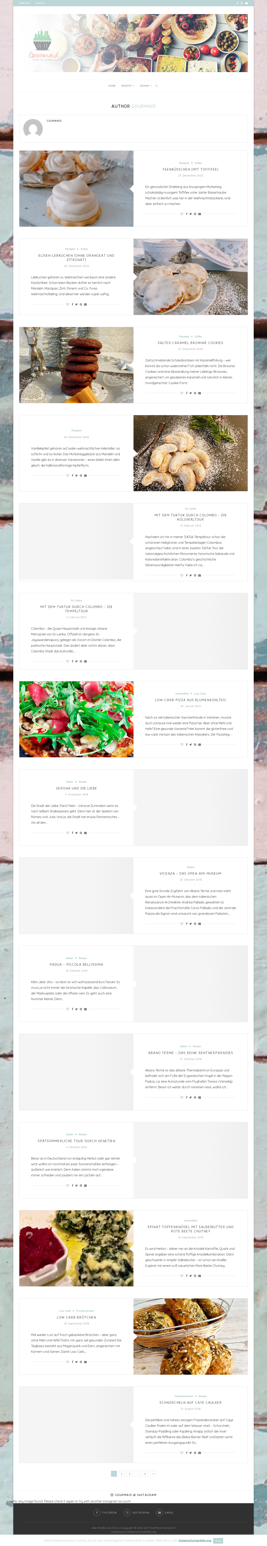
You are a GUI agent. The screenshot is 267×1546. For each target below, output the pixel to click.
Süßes (198, 163)
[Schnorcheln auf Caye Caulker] (76, 1425)
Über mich (24, 3)
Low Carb (200, 693)
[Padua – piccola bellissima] (191, 984)
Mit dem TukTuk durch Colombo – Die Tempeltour (76, 608)
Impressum (118, 1531)
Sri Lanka (190, 508)
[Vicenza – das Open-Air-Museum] (76, 896)
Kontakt (40, 3)
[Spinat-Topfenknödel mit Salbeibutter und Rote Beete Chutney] (76, 1248)
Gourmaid (54, 120)
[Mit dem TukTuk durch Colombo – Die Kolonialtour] (76, 541)
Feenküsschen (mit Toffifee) (191, 169)
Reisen (144, 85)
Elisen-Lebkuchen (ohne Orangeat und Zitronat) (77, 257)
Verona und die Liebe (76, 788)
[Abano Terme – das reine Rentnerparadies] (76, 1072)
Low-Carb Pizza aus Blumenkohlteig (190, 700)
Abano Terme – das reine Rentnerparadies (190, 1053)
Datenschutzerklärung (142, 1531)
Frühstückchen (85, 1310)
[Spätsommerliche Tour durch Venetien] (191, 1160)
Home (112, 85)
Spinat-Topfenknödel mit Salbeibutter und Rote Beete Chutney (191, 1229)
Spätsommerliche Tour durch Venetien (76, 1141)
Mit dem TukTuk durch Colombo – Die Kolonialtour (190, 517)
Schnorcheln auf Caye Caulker (190, 1402)
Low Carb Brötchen (76, 1317)
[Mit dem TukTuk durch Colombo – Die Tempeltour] (191, 631)
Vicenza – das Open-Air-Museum (190, 873)
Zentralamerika (184, 1396)
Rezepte (127, 85)
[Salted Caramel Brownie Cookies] (76, 365)
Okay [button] (218, 1540)
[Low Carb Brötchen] (191, 1336)
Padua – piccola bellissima (76, 964)
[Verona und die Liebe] (191, 807)
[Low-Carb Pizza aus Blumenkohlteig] (76, 719)
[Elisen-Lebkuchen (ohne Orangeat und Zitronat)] (191, 277)
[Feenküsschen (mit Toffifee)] (76, 189)
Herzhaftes (182, 693)
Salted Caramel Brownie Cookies (190, 343)
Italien (69, 781)
